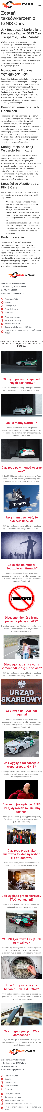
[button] (40, 5)
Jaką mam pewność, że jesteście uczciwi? (21, 519)
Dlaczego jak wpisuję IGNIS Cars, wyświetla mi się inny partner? (22, 808)
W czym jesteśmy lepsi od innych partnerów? (21, 381)
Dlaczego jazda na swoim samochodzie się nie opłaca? (21, 666)
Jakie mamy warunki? (21, 423)
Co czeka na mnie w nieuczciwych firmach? (21, 566)
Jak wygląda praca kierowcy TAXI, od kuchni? (21, 897)
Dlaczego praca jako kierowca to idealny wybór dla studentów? (21, 854)
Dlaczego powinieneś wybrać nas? (21, 469)
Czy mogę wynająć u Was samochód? (21, 1033)
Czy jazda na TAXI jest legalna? (21, 712)
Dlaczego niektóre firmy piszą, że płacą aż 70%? (21, 619)
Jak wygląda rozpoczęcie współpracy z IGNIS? (21, 764)
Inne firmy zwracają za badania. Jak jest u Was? (21, 987)
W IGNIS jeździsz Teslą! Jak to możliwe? (21, 941)
